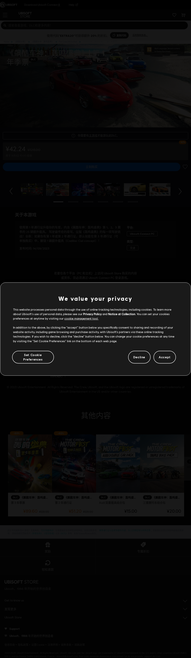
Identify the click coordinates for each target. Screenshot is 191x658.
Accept (165, 357)
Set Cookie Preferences (33, 357)
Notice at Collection (121, 314)
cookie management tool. (81, 318)
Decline (139, 357)
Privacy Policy (92, 314)
